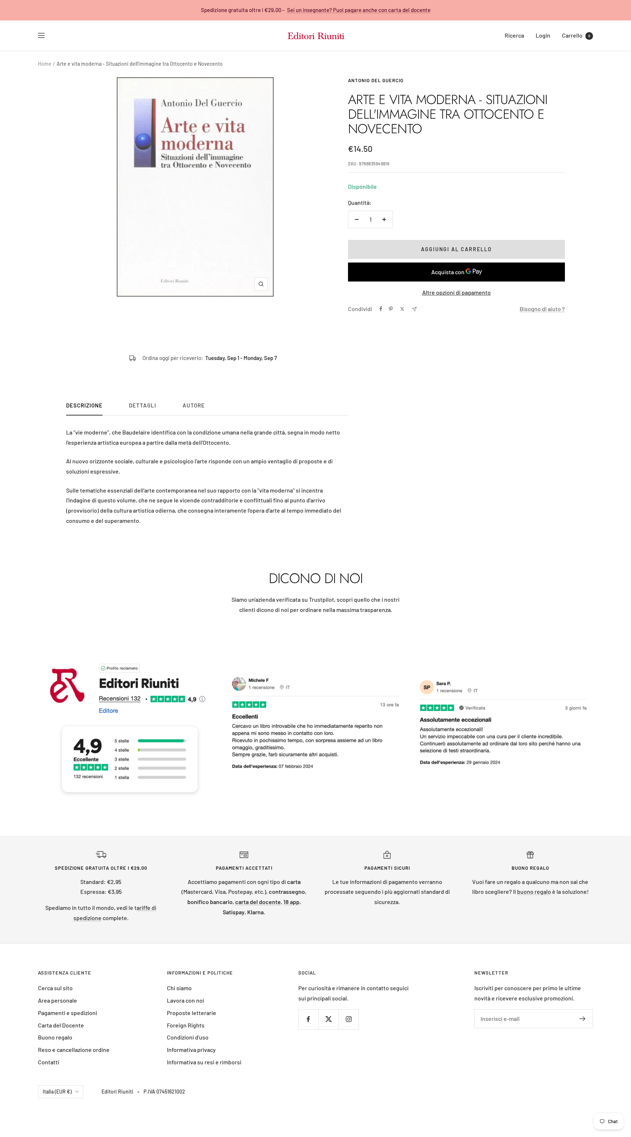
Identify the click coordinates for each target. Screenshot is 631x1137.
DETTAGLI (142, 405)
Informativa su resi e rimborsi (204, 1061)
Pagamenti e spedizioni (67, 1012)
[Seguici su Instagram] (349, 1019)
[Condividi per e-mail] (414, 309)
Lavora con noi (185, 1000)
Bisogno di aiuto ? (542, 308)
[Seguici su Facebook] (308, 1019)
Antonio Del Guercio (376, 80)
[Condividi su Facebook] (380, 308)
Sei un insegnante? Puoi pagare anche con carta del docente (359, 10)
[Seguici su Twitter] (328, 1019)
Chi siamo (179, 987)
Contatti (48, 1061)
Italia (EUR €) (57, 1091)
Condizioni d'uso (188, 1037)
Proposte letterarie (191, 1012)
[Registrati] (583, 1018)
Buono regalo (55, 1037)
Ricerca (514, 35)
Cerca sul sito (55, 987)
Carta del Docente (61, 1025)
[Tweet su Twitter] (402, 308)
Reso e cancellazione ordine (74, 1049)
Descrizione (84, 405)
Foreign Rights (185, 1025)
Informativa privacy (191, 1049)
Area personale (57, 1000)
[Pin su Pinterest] (391, 308)
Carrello (576, 35)
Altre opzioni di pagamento (456, 292)
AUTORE (194, 405)
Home (44, 64)
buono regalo (534, 891)
